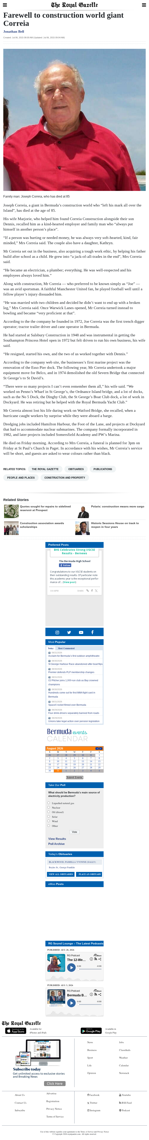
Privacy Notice (54, 1108)
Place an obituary (90, 874)
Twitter (93, 1102)
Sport (90, 1057)
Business (92, 1050)
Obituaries (76, 469)
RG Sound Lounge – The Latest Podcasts (75, 943)
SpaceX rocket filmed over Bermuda (67, 705)
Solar (54, 816)
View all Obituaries (61, 874)
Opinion (91, 1073)
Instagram (94, 1110)
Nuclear (56, 807)
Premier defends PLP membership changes (71, 672)
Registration (52, 1101)
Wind (55, 821)
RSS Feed (126, 1102)
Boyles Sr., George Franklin (62, 867)
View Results (57, 838)
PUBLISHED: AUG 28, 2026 (60, 949)
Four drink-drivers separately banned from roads (73, 713)
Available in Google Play (111, 1030)
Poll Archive (56, 843)
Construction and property (64, 477)
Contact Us (20, 1102)
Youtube (126, 1095)
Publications (103, 469)
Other (55, 826)
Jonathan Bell (13, 31)
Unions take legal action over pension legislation (74, 721)
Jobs (121, 1042)
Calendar (124, 1065)
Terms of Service (55, 1116)
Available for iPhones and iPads (38, 1030)
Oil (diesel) (58, 812)
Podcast (125, 1110)
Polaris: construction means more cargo (117, 506)
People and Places (21, 477)
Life (89, 1065)
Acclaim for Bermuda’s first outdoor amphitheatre (74, 656)
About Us (20, 1095)
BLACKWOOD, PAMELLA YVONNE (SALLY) (72, 861)
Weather (123, 1057)
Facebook (94, 1095)
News (90, 1042)
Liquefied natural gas (63, 803)
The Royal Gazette (45, 469)
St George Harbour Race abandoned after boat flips (75, 664)
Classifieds (124, 1050)
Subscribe (20, 1110)
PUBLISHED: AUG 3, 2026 (60, 985)
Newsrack (124, 1073)
